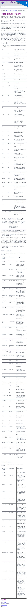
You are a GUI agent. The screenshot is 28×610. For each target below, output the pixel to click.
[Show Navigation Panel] (26, 3)
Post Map (3, 602)
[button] (26, 7)
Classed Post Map (5, 603)
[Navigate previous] (2, 606)
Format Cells (4, 605)
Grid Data (3, 600)
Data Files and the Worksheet (11, 10)
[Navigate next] (4, 606)
